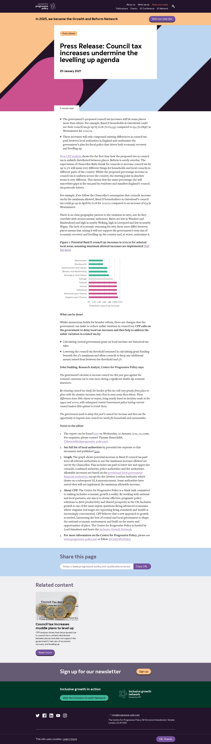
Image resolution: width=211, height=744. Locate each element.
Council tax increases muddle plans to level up (55, 626)
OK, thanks (165, 739)
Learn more (70, 739)
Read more (45, 652)
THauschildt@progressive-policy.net (86, 441)
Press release (68, 33)
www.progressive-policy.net (80, 539)
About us (131, 4)
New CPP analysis (71, 156)
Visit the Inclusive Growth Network (84, 698)
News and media (160, 4)
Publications (122, 8)
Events (134, 8)
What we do (143, 4)
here (96, 434)
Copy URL (142, 566)
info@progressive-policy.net (126, 715)
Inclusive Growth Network (116, 529)
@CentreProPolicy (120, 539)
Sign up (143, 671)
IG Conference (147, 8)
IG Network (162, 8)
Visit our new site (162, 19)
